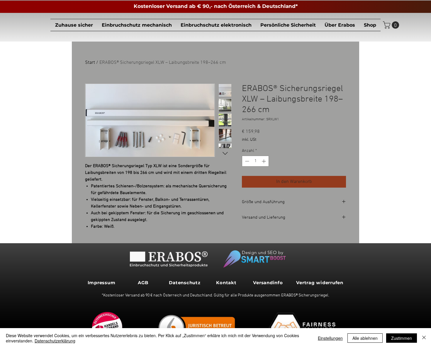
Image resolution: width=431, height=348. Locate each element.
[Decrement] (246, 161)
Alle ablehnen (365, 338)
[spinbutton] (255, 161)
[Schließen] (423, 338)
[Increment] (264, 161)
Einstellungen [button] (330, 338)
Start (90, 63)
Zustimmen (401, 338)
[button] (136, 25)
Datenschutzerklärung (55, 341)
